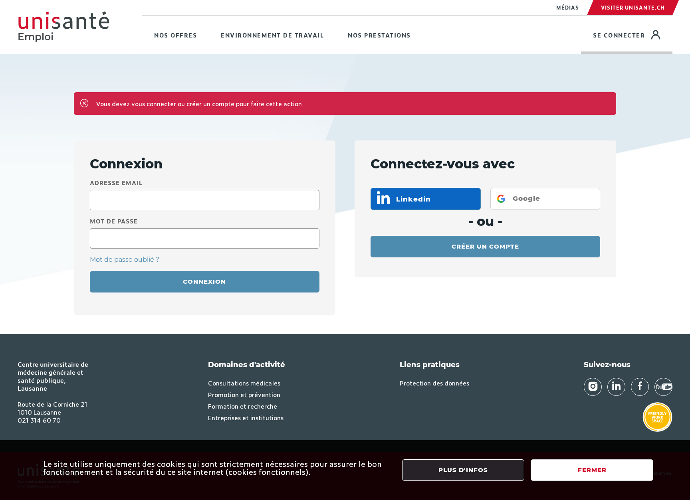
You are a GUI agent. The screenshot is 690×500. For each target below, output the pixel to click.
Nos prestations (379, 35)
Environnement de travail (272, 35)
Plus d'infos (463, 470)
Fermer (592, 470)
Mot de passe (114, 221)
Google (526, 198)
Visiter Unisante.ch (632, 7)
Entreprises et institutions (246, 417)
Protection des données (434, 382)
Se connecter (632, 34)
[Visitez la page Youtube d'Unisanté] (663, 387)
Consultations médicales (244, 382)
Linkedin (412, 199)
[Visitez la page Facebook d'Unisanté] (640, 387)
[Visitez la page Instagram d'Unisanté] (593, 387)
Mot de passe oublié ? (124, 259)
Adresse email (116, 182)
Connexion (204, 281)
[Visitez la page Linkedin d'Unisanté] (616, 387)
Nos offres (175, 35)
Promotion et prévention (244, 394)
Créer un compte (485, 246)
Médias (567, 7)
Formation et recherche (242, 406)
